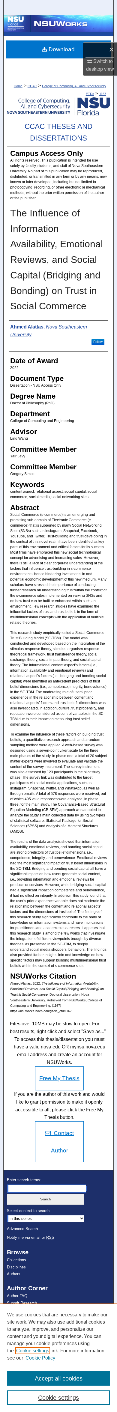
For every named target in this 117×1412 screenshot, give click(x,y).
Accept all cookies (58, 1378)
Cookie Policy (40, 1357)
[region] (58, 1357)
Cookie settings (32, 1350)
